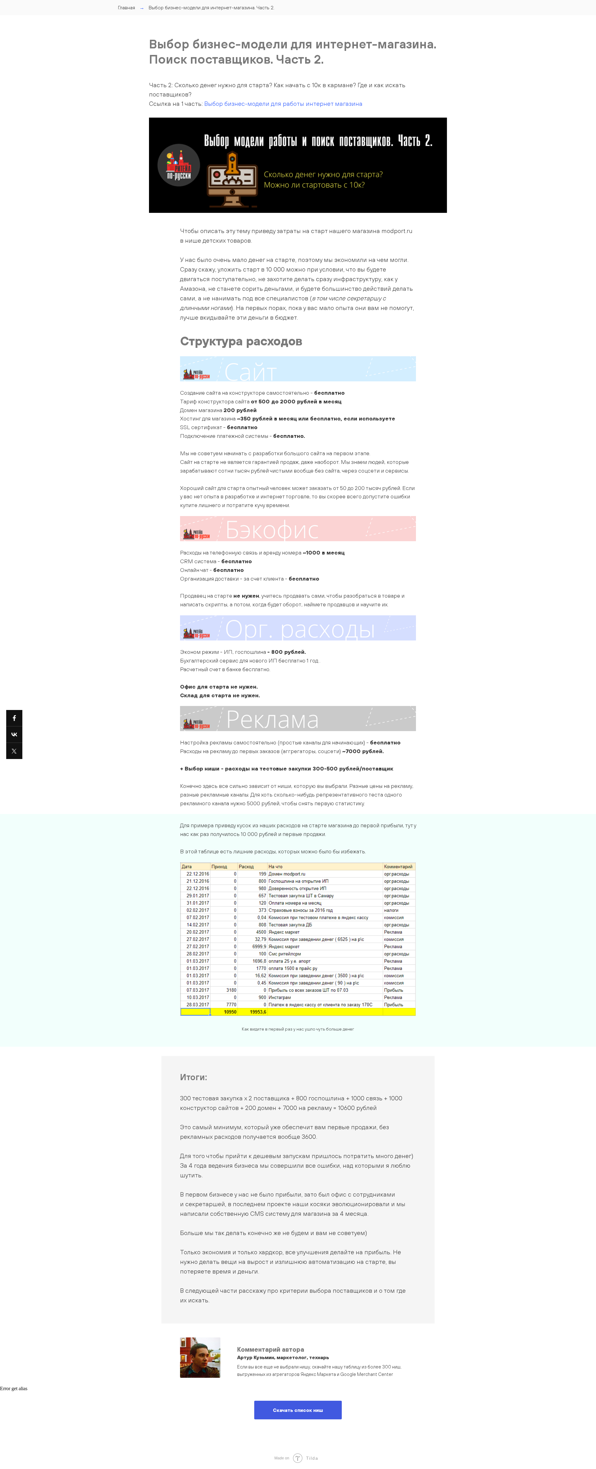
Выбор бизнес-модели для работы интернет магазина (283, 103)
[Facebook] (14, 718)
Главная (126, 7)
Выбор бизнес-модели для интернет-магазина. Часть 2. (211, 7)
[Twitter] (14, 751)
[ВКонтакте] (14, 734)
